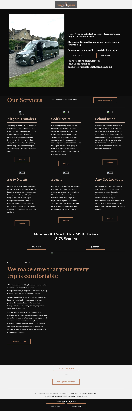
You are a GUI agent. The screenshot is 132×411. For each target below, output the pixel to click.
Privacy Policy (90, 393)
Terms (81, 393)
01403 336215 (82, 396)
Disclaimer (73, 393)
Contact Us (63, 393)
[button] (105, 100)
